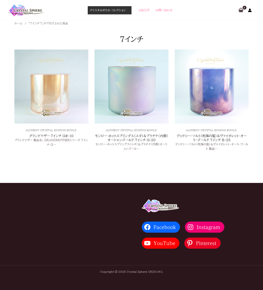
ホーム (18, 23)
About (144, 10)
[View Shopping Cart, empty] (241, 10)
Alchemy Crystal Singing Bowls (50, 130)
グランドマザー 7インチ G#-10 (51, 135)
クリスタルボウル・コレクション (108, 10)
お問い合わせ (164, 10)
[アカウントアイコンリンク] (250, 10)
